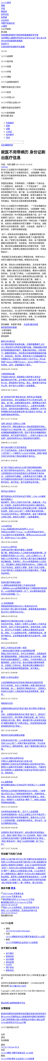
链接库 (11, 603)
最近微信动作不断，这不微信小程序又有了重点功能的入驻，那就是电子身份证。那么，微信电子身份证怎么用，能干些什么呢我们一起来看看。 (23, 383)
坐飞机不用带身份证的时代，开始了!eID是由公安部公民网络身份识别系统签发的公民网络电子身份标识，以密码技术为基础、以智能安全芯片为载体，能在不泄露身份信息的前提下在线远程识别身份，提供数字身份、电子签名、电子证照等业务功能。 (23, 476)
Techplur (26, 931)
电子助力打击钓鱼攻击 (14, 447)
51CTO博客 (11, 937)
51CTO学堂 (11, 942)
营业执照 (5, 1003)
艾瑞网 (13, 1017)
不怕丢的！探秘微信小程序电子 (20, 377)
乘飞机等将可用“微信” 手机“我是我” (21, 397)
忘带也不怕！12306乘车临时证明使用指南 (22, 740)
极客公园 (15, 1020)
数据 (15, 327)
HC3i (21, 931)
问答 (11, 47)
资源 (7, 47)
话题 (8, 129)
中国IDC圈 (34, 1020)
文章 (3, 47)
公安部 (10, 491)
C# (2, 603)
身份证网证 (10, 735)
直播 (23, 47)
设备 (13, 374)
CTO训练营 (33, 942)
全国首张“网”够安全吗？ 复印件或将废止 (23, 832)
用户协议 (10, 967)
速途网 (27, 1017)
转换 (11, 782)
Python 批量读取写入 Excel (17, 529)
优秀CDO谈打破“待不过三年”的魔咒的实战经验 (21, 859)
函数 (7, 782)
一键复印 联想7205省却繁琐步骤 (18, 651)
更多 (13, 888)
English (9, 965)
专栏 (19, 47)
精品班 (4, 11)
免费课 (4, 17)
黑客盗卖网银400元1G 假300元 (19, 606)
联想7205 (5, 677)
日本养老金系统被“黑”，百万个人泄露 (19, 812)
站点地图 (10, 959)
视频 (8, 126)
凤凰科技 (28, 1014)
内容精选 (10, 123)
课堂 (15, 47)
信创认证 (23, 38)
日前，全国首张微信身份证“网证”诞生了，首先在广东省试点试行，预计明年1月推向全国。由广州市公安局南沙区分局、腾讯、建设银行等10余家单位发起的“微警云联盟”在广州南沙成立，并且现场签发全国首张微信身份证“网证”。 (23, 720)
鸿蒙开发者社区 (8, 23)
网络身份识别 (7, 703)
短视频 (22, 35)
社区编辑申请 (7, 145)
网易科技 (21, 1014)
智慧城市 (9, 327)
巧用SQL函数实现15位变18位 (16, 761)
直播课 (28, 35)
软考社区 (5, 14)
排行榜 (16, 35)
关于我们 (10, 953)
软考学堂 (34, 35)
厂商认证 (38, 38)
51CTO (9, 931)
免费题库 (19, 41)
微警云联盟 (20, 735)
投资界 (9, 1022)
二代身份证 (10, 648)
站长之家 (20, 1017)
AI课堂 (4, 26)
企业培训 (5, 20)
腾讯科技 (13, 1014)
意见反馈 (10, 962)
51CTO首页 (6, 3)
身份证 (4, 491)
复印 (3, 648)
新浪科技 (5, 1014)
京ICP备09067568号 (17, 986)
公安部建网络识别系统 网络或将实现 (22, 682)
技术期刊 (10, 135)
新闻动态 (10, 956)
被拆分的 (8, 341)
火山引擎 (22, 1022)
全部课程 (5, 38)
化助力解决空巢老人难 (16, 550)
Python (4, 547)
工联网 (8, 1020)
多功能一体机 (21, 648)
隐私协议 (10, 970)
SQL (3, 782)
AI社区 (9, 132)
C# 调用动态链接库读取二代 (18, 585)
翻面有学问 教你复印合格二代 (17, 621)
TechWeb (6, 1017)
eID (14, 491)
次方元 (15, 1022)
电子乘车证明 (12, 758)
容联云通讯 (16, 582)
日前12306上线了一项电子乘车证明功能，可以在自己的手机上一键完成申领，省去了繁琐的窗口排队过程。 (23, 746)
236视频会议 (24, 1020)
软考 (17, 38)
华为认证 (31, 38)
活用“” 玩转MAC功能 (13, 424)
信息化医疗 (6, 582)
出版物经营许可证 (17, 1003)
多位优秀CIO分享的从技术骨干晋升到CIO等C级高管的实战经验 (24, 862)
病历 (3, 327)
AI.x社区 (41, 937)
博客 (3, 6)
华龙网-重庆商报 (31, 324)
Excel (9, 547)
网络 (9, 374)
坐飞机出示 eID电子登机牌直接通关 (21, 467)
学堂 (3, 8)
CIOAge (15, 931)
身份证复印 (14, 677)
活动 (8, 138)
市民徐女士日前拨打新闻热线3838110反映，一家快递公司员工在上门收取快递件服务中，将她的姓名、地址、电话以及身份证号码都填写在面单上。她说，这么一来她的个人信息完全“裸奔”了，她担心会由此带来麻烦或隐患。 (23, 797)
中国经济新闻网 (37, 1017)
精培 (18, 942)
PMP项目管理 (9, 41)
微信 (3, 735)
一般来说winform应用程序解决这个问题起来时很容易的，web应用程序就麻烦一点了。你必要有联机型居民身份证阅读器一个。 (24, 591)
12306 (3, 526)
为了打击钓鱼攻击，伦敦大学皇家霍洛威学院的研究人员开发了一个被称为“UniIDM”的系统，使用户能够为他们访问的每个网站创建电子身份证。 (24, 453)
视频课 (4, 35)
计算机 (4, 374)
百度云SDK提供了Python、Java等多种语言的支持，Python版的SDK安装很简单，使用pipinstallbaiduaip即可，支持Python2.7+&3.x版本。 (23, 535)
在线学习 (5, 44)
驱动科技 (36, 1014)
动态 (6, 603)
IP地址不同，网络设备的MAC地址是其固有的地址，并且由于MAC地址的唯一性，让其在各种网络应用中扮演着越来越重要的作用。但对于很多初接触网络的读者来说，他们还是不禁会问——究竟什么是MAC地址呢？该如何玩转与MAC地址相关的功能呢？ (24, 432)
